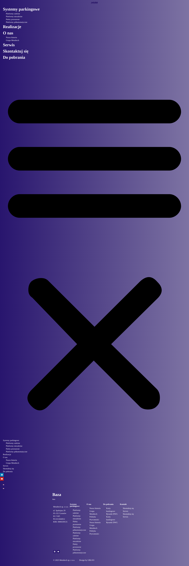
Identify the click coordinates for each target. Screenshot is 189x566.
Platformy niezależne (14, 16)
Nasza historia (11, 37)
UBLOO (91, 560)
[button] (94, 249)
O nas (8, 33)
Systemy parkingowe (21, 9)
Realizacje (12, 26)
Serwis (9, 45)
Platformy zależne (13, 14)
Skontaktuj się (15, 51)
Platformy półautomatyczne (16, 22)
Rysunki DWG (112, 514)
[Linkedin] (2, 475)
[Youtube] (2, 479)
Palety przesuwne (13, 19)
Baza (53, 499)
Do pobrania (14, 57)
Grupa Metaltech (12, 40)
